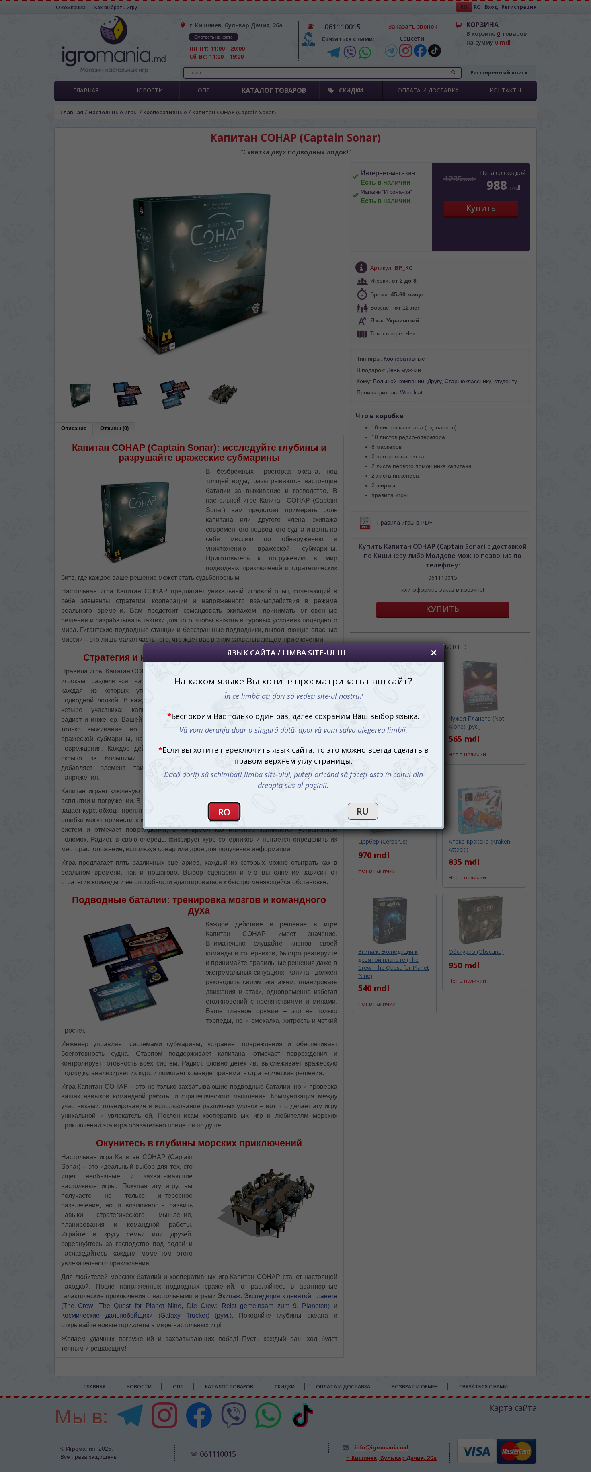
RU (363, 811)
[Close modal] (434, 652)
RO (224, 812)
